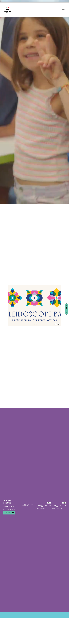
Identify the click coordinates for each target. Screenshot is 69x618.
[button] (33, 324)
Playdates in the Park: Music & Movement (44, 506)
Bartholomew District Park (42, 508)
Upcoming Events (9, 512)
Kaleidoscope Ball (27, 504)
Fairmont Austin (25, 505)
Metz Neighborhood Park (57, 508)
